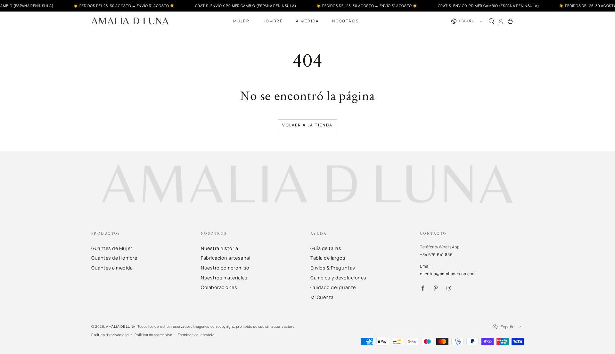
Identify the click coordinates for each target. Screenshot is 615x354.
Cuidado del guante (333, 287)
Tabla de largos (327, 258)
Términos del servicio (196, 334)
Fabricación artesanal (225, 258)
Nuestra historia (219, 248)
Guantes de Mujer (111, 248)
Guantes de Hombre (114, 258)
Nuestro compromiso (225, 268)
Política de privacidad (110, 334)
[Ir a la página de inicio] (129, 21)
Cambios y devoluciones (338, 278)
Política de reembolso (153, 334)
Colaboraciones (219, 287)
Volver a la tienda (307, 125)
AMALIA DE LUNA (120, 326)
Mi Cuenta (322, 297)
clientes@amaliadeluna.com (448, 274)
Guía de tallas (325, 248)
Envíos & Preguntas (332, 268)
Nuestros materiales (224, 278)
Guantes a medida (112, 268)
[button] (491, 21)
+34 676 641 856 (436, 254)
